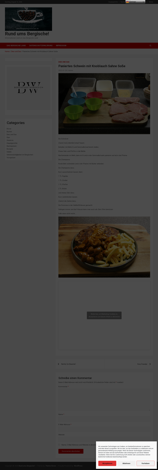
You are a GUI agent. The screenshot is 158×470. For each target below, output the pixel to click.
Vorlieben (146, 463)
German (132, 2)
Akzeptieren (107, 463)
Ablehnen (126, 463)
